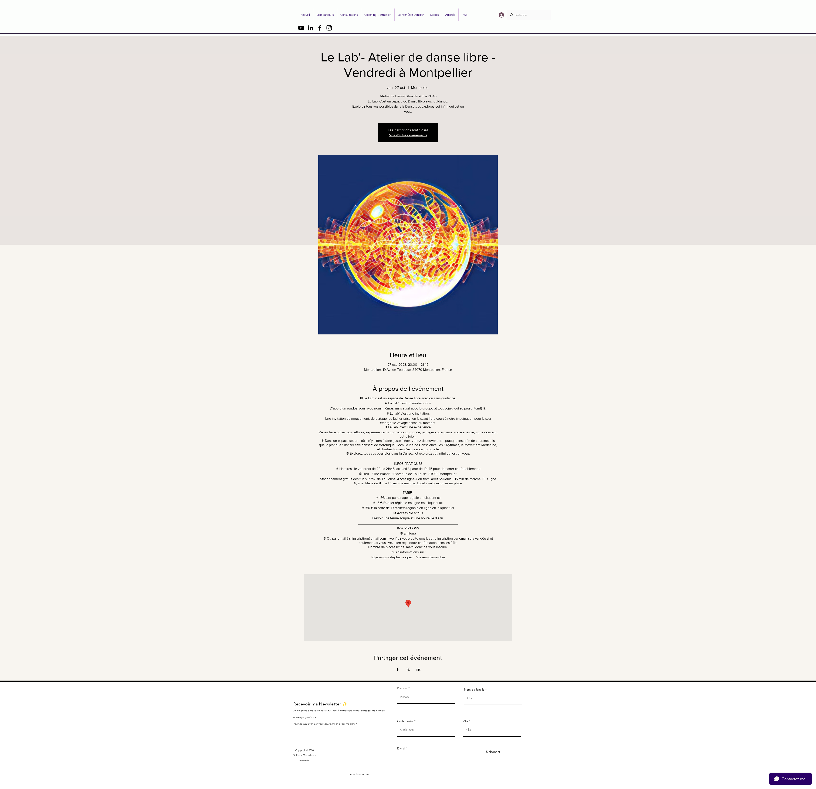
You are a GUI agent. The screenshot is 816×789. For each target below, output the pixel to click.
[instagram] (329, 27)
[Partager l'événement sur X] (408, 669)
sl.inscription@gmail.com (367, 538)
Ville (465, 721)
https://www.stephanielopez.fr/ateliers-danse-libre (408, 557)
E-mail (401, 748)
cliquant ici (432, 497)
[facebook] (319, 27)
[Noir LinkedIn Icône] (310, 27)
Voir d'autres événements (408, 135)
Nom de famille (474, 689)
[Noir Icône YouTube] (301, 27)
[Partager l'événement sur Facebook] (398, 669)
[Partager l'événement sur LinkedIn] (418, 669)
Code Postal (405, 721)
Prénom (402, 688)
